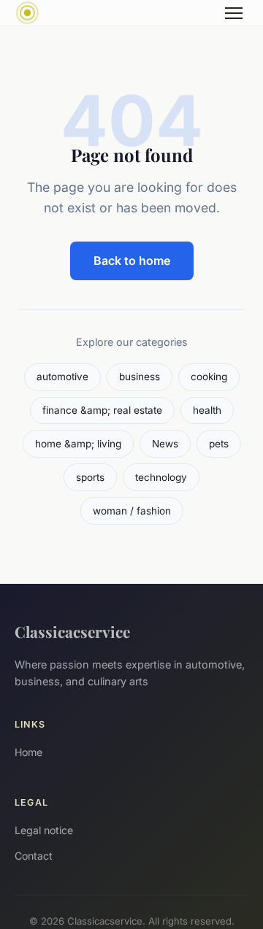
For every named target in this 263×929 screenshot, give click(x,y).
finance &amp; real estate (102, 410)
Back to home (132, 260)
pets (219, 444)
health (207, 410)
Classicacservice (72, 631)
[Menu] (233, 13)
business (139, 376)
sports (90, 477)
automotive (62, 376)
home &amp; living (78, 444)
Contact (34, 855)
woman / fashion (132, 511)
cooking (209, 376)
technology (161, 477)
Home (28, 752)
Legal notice (44, 830)
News (165, 444)
